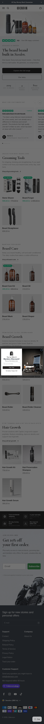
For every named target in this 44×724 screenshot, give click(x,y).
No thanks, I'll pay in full (11, 370)
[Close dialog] (42, 350)
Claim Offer (11, 367)
